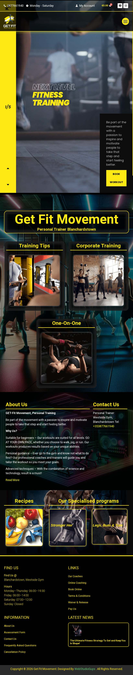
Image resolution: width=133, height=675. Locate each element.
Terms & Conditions (79, 595)
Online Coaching (77, 582)
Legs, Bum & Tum (108, 525)
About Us (9, 625)
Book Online (75, 589)
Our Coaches (75, 576)
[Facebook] (120, 5)
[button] (125, 21)
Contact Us (10, 638)
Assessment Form (14, 632)
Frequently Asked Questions (20, 645)
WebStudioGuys (84, 669)
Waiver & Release (78, 602)
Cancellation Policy (15, 651)
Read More (12, 480)
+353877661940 (103, 426)
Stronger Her (62, 525)
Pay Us (72, 608)
